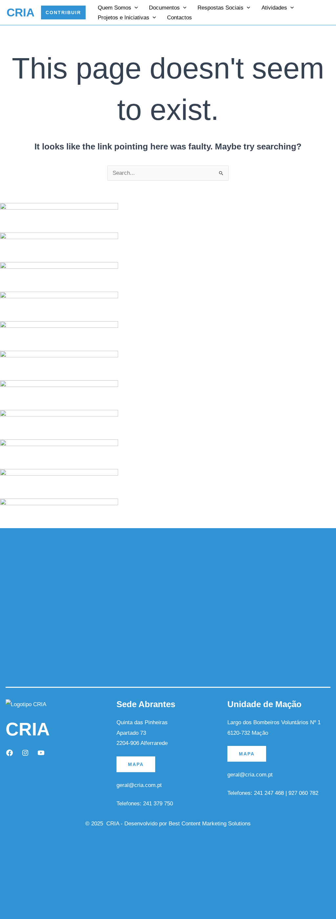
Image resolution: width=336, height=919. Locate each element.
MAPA (136, 764)
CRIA (20, 12)
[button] (63, 12)
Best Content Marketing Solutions (210, 823)
